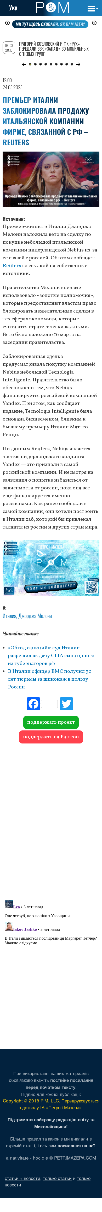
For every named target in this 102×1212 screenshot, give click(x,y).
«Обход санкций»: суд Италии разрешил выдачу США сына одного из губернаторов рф (51, 655)
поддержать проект (51, 722)
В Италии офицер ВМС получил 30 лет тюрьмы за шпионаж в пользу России (50, 679)
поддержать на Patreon (51, 737)
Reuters (12, 265)
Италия (9, 616)
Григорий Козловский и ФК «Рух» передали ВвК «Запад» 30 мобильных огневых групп (54, 49)
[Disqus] (51, 819)
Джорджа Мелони (35, 616)
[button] (23, 64)
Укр (13, 7)
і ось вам (66, 1145)
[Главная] (52, 7)
